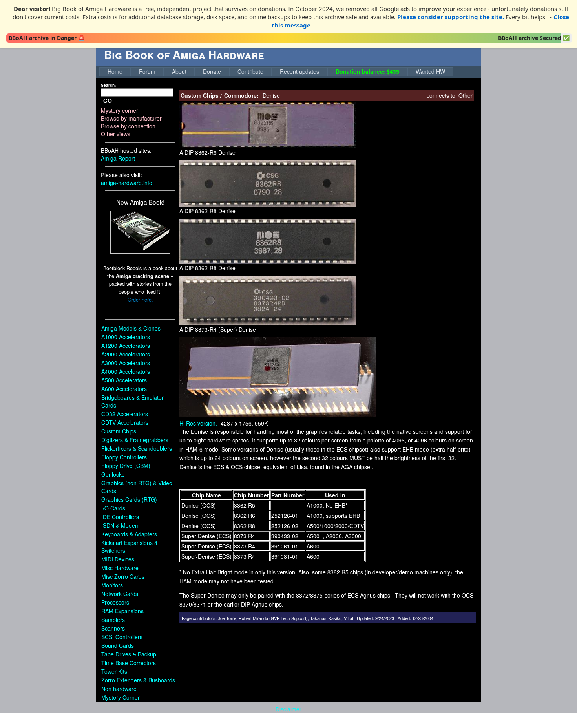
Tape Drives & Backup (128, 654)
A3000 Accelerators (125, 363)
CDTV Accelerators (124, 422)
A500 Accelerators (124, 380)
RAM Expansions (122, 611)
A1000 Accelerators (125, 337)
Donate (212, 71)
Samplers (113, 619)
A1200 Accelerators (125, 345)
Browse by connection (128, 126)
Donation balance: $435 (367, 71)
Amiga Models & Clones (131, 328)
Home (115, 71)
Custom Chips (118, 431)
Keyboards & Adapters (129, 534)
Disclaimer (288, 709)
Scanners (113, 628)
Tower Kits (114, 671)
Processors (115, 602)
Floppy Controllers (124, 457)
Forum (147, 71)
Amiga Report (118, 158)
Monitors (112, 585)
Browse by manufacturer (131, 118)
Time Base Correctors (128, 663)
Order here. (140, 299)
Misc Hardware (120, 568)
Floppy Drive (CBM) (125, 466)
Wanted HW (430, 71)
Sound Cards (117, 645)
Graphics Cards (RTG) (129, 499)
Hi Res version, (198, 423)
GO (107, 100)
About (179, 71)
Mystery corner (119, 110)
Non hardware (119, 689)
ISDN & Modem (120, 525)
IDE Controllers (120, 517)
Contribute (250, 71)
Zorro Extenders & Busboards (138, 680)
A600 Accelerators (124, 389)
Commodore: (241, 95)
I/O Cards (113, 508)
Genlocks (112, 474)
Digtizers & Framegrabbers (134, 440)
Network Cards (119, 594)
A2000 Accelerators (125, 354)
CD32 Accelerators (124, 414)
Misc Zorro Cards (122, 576)
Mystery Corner (120, 697)
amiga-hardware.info (126, 182)
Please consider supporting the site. (450, 17)
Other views (115, 134)
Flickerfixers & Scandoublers (136, 448)
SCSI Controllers (121, 637)
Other (465, 95)
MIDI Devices (117, 559)
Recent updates (299, 71)
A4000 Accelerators (125, 371)
